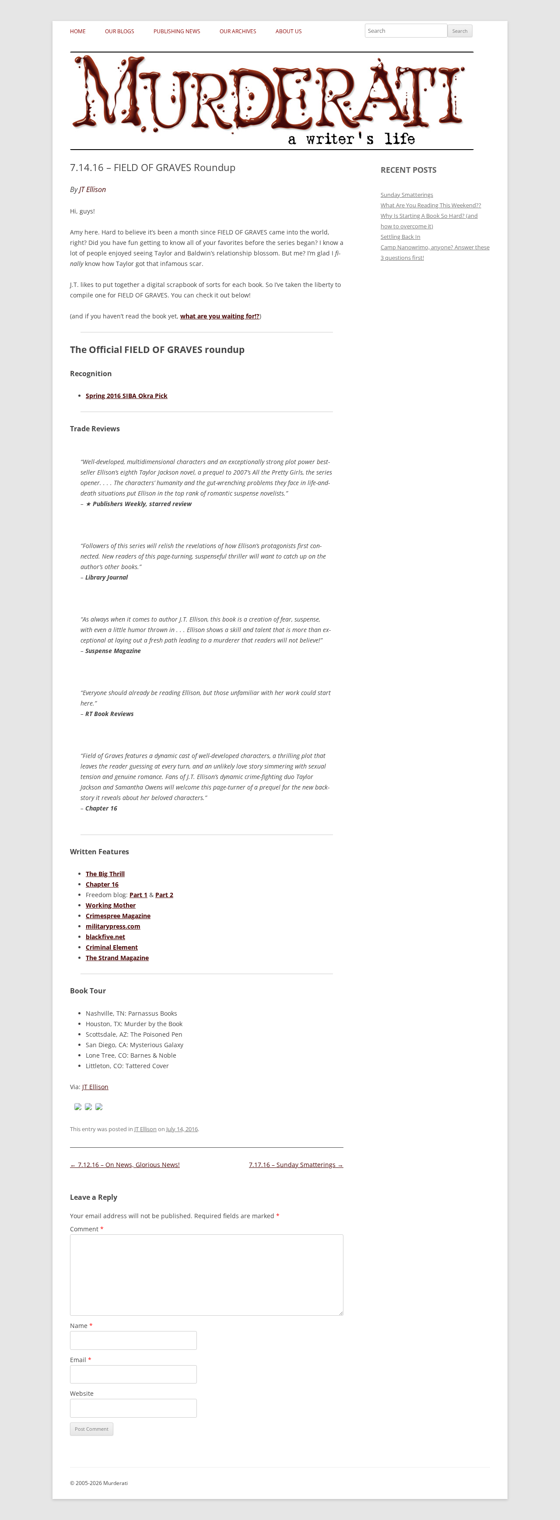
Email (80, 1360)
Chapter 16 (102, 884)
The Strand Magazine (117, 958)
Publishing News (177, 31)
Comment (87, 1229)
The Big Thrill (105, 874)
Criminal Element (112, 947)
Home (78, 31)
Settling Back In (400, 237)
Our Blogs (119, 31)
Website (82, 1393)
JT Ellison (95, 1087)
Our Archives (238, 31)
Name (81, 1325)
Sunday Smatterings (407, 195)
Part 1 (138, 895)
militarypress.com (113, 926)
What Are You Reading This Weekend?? (431, 205)
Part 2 (164, 895)
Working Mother (111, 905)
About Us (289, 31)
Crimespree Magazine (118, 916)
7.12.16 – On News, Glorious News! (125, 1164)
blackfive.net (105, 937)
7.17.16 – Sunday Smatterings (296, 1164)
